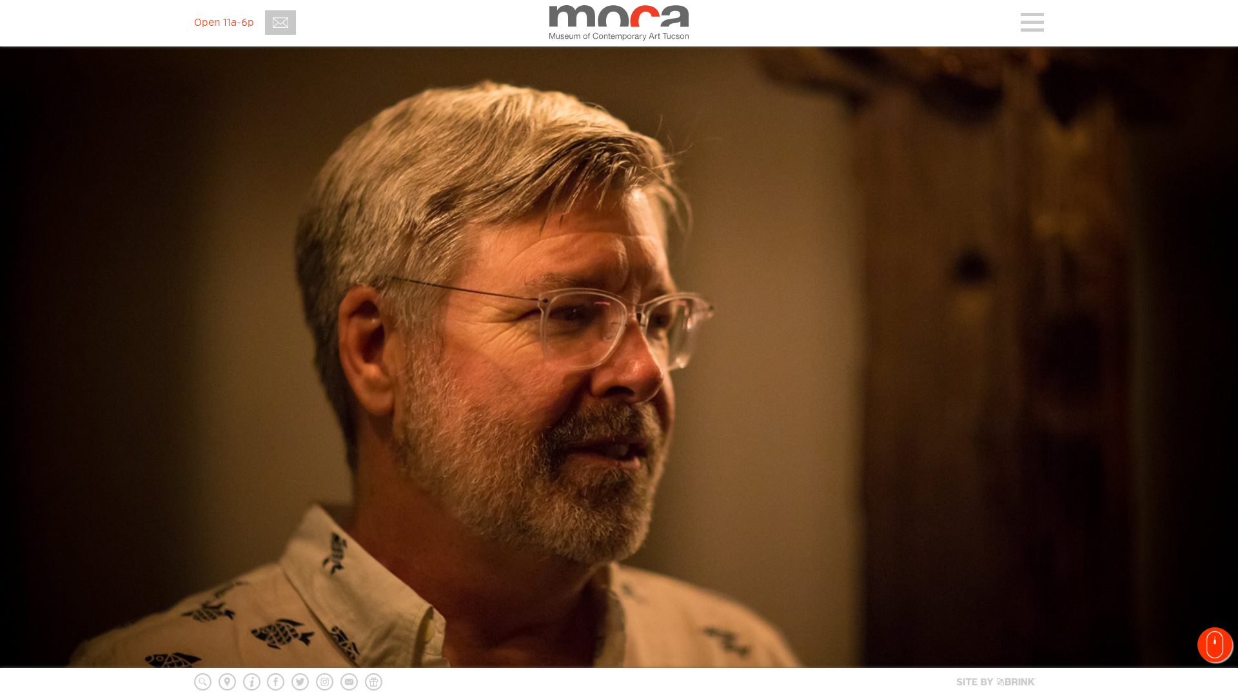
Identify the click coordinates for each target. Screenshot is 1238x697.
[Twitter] (300, 682)
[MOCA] (619, 23)
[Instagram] (324, 682)
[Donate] (373, 682)
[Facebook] (275, 682)
